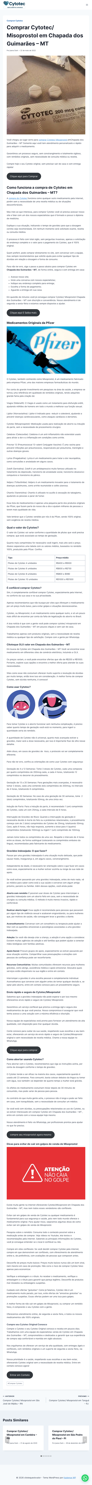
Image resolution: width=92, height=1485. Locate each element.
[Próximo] (85, 1439)
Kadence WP (70, 1477)
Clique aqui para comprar (23, 1050)
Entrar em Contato (20, 1375)
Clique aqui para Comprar (24, 176)
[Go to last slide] (7, 1439)
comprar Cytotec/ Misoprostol (53, 140)
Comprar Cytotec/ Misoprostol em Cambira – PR (22, 1435)
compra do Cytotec (18, 198)
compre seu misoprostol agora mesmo (30, 1134)
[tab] (41, 1456)
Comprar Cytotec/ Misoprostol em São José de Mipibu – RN (21, 1400)
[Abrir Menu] (87, 5)
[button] (85, 1478)
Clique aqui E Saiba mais (23, 312)
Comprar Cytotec (15, 20)
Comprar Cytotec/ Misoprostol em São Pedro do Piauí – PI (67, 1435)
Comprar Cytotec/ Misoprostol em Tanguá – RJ (69, 1400)
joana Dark (14, 50)
